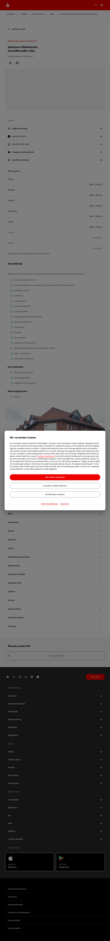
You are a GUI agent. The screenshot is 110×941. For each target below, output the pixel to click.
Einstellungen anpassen (55, 494)
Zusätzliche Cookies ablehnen (55, 486)
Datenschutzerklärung (45, 456)
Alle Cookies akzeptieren (55, 477)
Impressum (64, 504)
